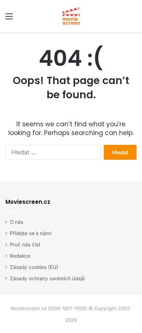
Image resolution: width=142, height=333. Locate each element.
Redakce (20, 256)
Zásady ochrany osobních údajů (47, 278)
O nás (16, 222)
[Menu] (9, 19)
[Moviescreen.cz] (71, 16)
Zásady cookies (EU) (34, 267)
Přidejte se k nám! (31, 233)
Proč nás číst (25, 244)
